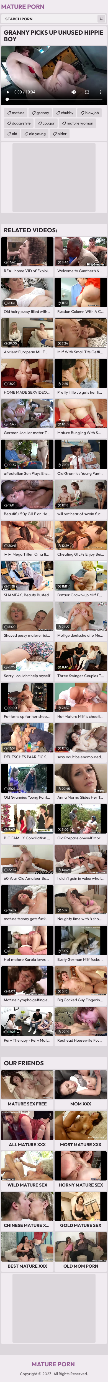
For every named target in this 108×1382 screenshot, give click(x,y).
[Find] (101, 19)
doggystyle (21, 123)
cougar (49, 123)
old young (37, 133)
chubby (67, 112)
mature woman (80, 123)
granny (43, 112)
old (14, 133)
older (62, 133)
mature (18, 112)
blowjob (92, 112)
